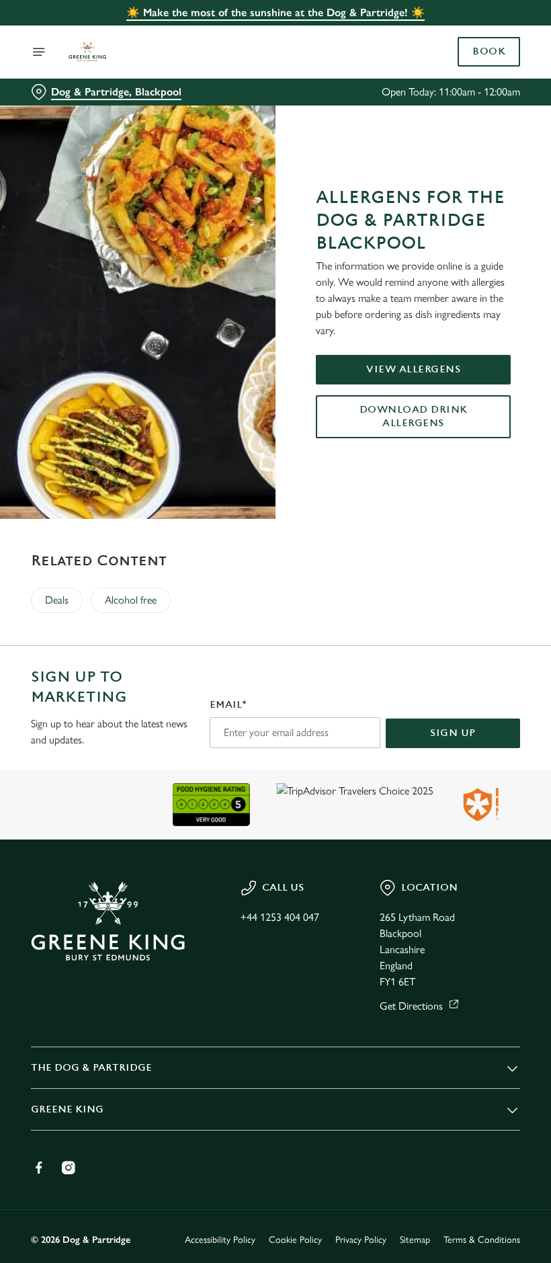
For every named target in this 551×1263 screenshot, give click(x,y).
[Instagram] (68, 1167)
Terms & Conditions (481, 1240)
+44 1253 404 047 (280, 917)
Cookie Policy (295, 1240)
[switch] (208, 679)
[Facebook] (39, 1167)
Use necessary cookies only (273, 770)
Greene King (67, 1109)
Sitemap (415, 1240)
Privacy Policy (360, 1240)
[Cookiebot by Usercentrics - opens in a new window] (477, 482)
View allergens (413, 369)
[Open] (39, 52)
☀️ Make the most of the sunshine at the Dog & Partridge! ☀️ (275, 12)
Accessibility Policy (220, 1240)
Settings (490, 728)
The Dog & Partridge (91, 1067)
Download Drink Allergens (413, 416)
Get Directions (411, 1006)
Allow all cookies (449, 770)
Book (489, 52)
